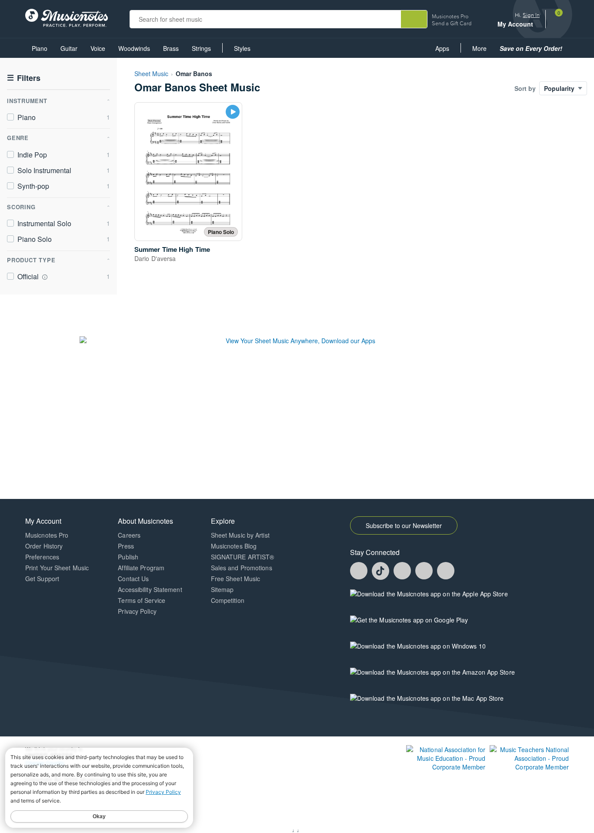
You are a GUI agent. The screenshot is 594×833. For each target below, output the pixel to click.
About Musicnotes (145, 521)
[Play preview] (233, 112)
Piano (39, 48)
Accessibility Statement (150, 589)
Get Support (42, 578)
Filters (23, 78)
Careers (129, 535)
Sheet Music (151, 73)
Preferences (42, 556)
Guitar (68, 48)
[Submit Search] (414, 19)
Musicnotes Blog (234, 546)
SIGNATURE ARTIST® (242, 556)
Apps (442, 48)
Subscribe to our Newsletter (404, 525)
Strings (201, 48)
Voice (97, 48)
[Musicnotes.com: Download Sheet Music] (66, 17)
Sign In (531, 15)
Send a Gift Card (451, 23)
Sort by (525, 88)
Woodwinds (134, 48)
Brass (171, 48)
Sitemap (222, 589)
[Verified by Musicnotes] (44, 277)
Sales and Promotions (241, 567)
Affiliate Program (141, 567)
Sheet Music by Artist (240, 535)
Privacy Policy (137, 611)
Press (126, 546)
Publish (128, 556)
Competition (227, 600)
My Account (516, 24)
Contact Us (133, 578)
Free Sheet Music (235, 578)
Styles (242, 48)
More (482, 50)
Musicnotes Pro (450, 16)
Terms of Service (141, 600)
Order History (44, 546)
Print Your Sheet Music (57, 567)
